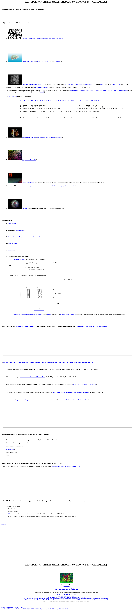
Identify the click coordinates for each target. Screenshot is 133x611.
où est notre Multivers (90, 384)
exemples (58, 61)
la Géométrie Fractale (42, 61)
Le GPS (8, 513)
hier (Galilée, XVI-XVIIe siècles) (46, 137)
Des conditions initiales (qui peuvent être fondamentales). (24, 236)
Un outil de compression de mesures (32, 84)
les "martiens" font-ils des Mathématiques (77, 400)
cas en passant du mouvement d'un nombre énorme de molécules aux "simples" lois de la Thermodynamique (99, 90)
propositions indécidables (68, 185)
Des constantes (12, 223)
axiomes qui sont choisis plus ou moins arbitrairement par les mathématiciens (37, 185)
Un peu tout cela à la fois (29, 160)
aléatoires (102, 84)
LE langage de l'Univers (29, 137)
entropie (42, 92)
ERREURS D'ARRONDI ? (39, 310)
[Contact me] (66, 586)
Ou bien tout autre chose (28, 182)
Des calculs (11, 250)
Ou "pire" (24, 208)
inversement (73, 314)
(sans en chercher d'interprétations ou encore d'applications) (42, 38)
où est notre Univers (78, 384)
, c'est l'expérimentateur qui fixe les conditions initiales (27, 314)
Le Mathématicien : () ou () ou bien (48, 362)
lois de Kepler (117, 84)
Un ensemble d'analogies (29, 61)
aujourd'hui (59, 137)
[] (66, 594)
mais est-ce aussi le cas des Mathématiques (91, 326)
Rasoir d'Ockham (12, 96)
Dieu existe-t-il (10, 449)
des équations (19, 230)
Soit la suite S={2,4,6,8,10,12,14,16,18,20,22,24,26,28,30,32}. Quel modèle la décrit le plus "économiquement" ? (60, 100)
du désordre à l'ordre (64, 314)
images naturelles (89, 84)
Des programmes (12, 243)
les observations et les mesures (26, 326)
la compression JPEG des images (74, 84)
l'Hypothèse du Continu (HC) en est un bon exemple (66, 466)
